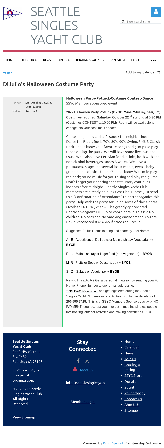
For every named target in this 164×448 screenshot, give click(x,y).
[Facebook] (78, 361)
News (128, 353)
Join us (130, 359)
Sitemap (131, 410)
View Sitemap (24, 417)
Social (129, 387)
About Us (131, 404)
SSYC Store (133, 375)
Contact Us (133, 399)
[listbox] (143, 72)
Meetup (86, 369)
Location (15, 111)
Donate (130, 381)
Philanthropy (134, 393)
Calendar (131, 347)
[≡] (153, 60)
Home (129, 341)
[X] (87, 361)
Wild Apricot (113, 443)
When (17, 102)
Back (10, 73)
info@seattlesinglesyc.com (88, 382)
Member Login (83, 401)
